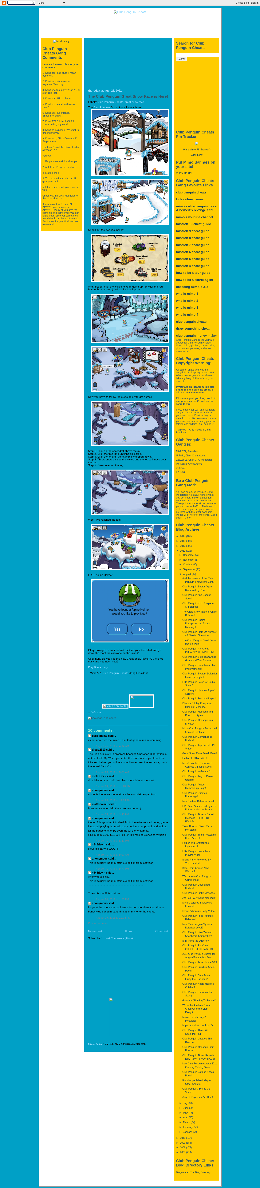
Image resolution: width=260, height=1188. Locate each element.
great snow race (134, 102)
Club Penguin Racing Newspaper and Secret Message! (196, 623)
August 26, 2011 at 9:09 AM (112, 854)
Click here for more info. (197, 514)
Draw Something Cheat (193, 328)
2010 (183, 1138)
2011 (183, 550)
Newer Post (95, 931)
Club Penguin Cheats (110, 102)
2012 (183, 546)
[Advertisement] (130, 25)
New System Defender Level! (198, 801)
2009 (183, 1142)
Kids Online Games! (190, 199)
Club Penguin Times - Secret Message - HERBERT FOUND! (198, 818)
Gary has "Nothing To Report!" (199, 1000)
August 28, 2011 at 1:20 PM (112, 899)
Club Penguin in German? (196, 771)
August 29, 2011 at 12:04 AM (113, 917)
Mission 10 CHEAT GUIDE (193, 224)
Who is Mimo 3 (187, 307)
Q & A (204, 287)
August (187, 574)
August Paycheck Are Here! (197, 1097)
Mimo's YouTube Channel (194, 217)
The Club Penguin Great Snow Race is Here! (128, 96)
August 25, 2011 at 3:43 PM (112, 814)
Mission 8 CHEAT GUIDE (192, 238)
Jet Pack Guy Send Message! (199, 897)
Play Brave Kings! (98, 667)
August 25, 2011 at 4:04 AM (112, 746)
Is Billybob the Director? (195, 940)
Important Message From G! (198, 1025)
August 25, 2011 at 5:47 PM (112, 841)
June (186, 1108)
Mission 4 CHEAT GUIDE (192, 266)
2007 (183, 1152)
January (188, 1131)
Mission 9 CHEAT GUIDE (192, 231)
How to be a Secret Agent (194, 280)
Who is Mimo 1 (187, 294)
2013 (183, 541)
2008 (183, 1147)
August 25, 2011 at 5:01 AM (112, 772)
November (189, 559)
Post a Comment (98, 923)
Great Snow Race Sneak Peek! (199, 753)
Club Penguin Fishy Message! (198, 893)
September (189, 569)
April (186, 1117)
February (188, 1127)
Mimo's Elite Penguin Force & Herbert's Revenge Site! (196, 208)
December (189, 555)
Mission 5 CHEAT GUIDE (192, 259)
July (185, 1103)
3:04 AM (96, 712)
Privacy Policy (95, 1044)
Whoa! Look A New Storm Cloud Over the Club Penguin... (196, 1009)
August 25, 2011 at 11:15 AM (113, 786)
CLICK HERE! (184, 173)
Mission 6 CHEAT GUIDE (192, 252)
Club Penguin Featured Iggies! (199, 698)
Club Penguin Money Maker (196, 335)
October (188, 564)
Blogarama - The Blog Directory (193, 1172)
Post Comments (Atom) (119, 938)
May (186, 1112)
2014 (183, 536)
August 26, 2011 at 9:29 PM (112, 869)
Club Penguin (102, 107)
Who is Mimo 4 (187, 314)
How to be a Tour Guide (193, 273)
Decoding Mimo (187, 287)
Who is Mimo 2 (187, 301)
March (187, 1122)
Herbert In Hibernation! (194, 758)
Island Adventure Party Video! (198, 911)
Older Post (161, 931)
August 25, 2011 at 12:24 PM (113, 800)
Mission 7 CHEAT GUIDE (192, 245)
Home (128, 931)
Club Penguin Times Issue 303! (199, 962)
